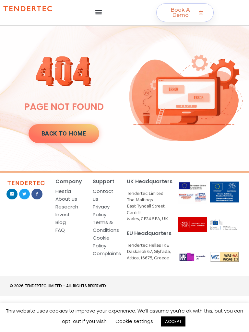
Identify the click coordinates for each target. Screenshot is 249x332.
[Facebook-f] (36, 194)
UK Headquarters (149, 181)
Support (103, 181)
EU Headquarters (149, 233)
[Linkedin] (12, 194)
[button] (98, 11)
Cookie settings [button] (134, 321)
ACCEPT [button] (173, 321)
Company (68, 181)
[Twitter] (24, 194)
